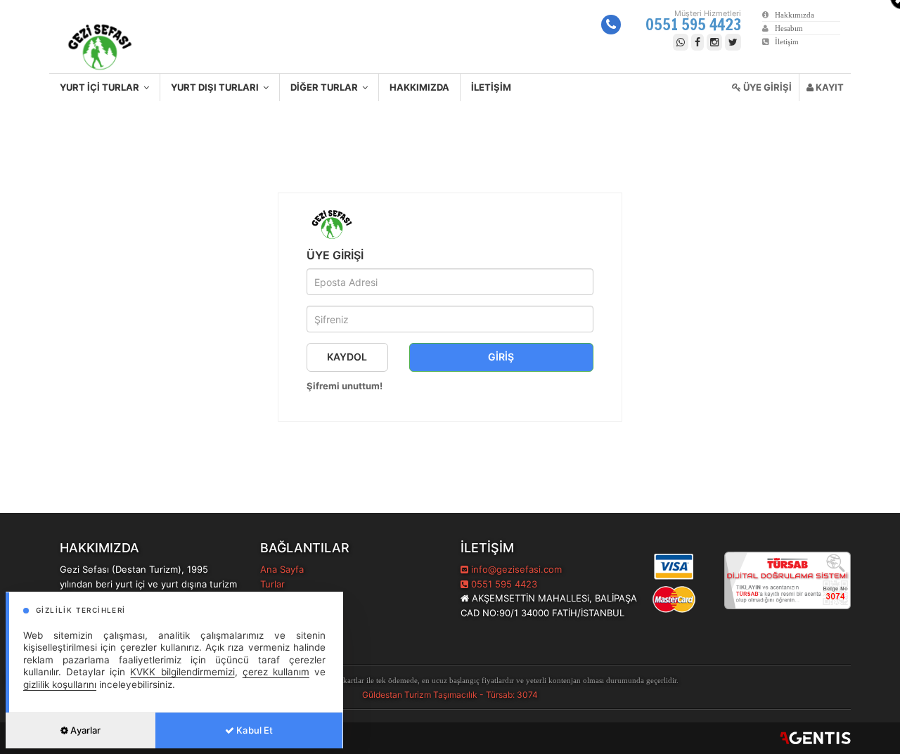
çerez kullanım (276, 671)
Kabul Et (253, 730)
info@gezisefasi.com (516, 569)
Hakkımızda (791, 15)
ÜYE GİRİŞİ (766, 87)
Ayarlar (84, 730)
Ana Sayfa (282, 569)
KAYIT (829, 87)
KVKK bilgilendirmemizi (182, 671)
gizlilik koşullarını (59, 684)
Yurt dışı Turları (217, 87)
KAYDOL (347, 357)
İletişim (784, 41)
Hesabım (786, 28)
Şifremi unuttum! (344, 385)
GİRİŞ (501, 357)
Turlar (272, 584)
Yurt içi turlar (101, 87)
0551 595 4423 (693, 24)
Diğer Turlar (326, 87)
